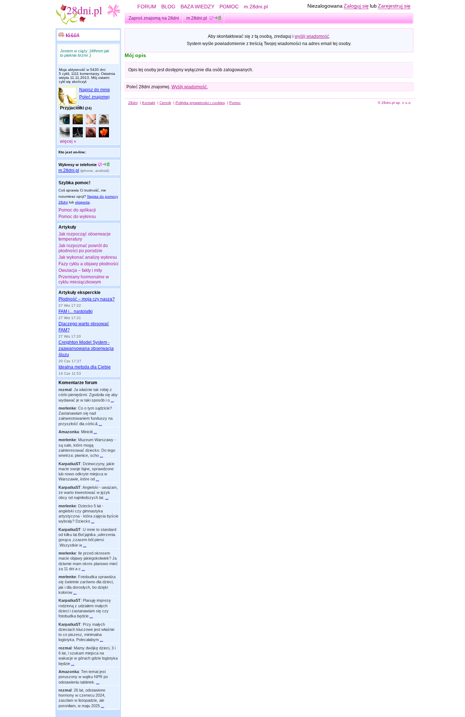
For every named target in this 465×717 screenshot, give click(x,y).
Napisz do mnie (94, 89)
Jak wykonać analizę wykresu (87, 257)
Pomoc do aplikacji (77, 210)
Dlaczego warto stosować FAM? (83, 327)
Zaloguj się (356, 6)
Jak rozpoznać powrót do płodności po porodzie (83, 248)
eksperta (82, 202)
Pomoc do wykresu (77, 216)
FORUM (146, 6)
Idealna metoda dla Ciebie (84, 367)
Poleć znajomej (94, 97)
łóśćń (73, 35)
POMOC (229, 6)
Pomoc (235, 103)
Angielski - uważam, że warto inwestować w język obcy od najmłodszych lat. (88, 492)
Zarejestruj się (394, 6)
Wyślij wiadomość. (189, 86)
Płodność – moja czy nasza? (86, 299)
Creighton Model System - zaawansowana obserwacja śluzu (86, 348)
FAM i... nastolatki (75, 311)
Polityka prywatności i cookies (200, 103)
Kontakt (148, 103)
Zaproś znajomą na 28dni (154, 18)
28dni (133, 103)
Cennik (165, 103)
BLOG (168, 6)
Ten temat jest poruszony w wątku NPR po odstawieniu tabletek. (83, 676)
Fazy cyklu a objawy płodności (88, 263)
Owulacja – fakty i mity (80, 270)
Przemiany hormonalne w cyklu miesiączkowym (83, 279)
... (112, 400)
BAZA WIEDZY (197, 6)
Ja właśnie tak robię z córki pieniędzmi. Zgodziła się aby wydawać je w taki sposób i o (88, 394)
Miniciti (87, 432)
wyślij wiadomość (312, 36)
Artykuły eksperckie (79, 292)
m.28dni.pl (256, 6)
